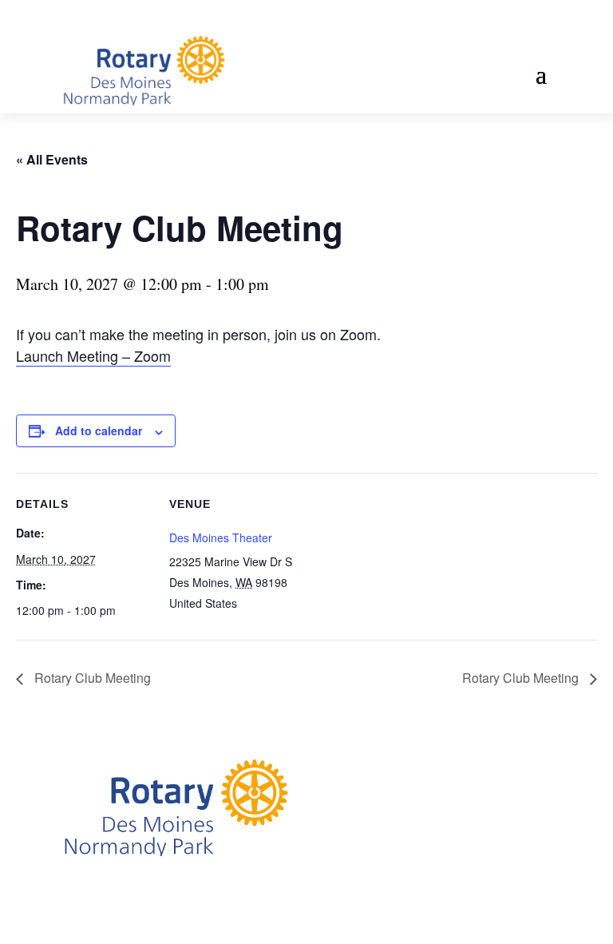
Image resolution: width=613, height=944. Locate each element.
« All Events (52, 159)
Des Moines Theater (220, 537)
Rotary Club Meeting (91, 677)
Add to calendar (98, 430)
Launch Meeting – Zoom (93, 355)
